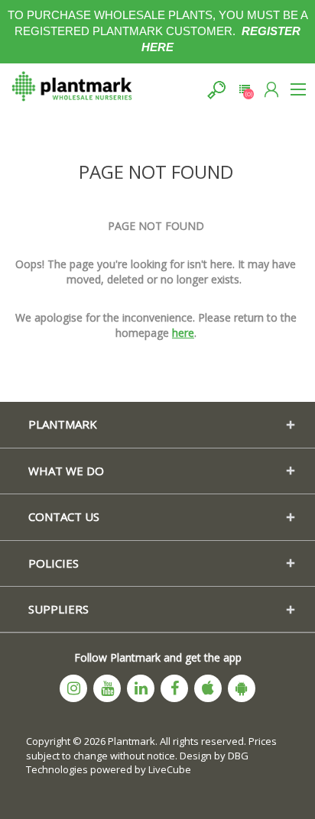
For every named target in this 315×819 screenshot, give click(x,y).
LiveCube (169, 769)
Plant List (244, 89)
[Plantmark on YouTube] (107, 688)
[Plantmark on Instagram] (73, 688)
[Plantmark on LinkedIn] (140, 688)
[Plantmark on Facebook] (174, 688)
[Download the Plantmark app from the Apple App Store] (208, 688)
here (183, 332)
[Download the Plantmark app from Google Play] (241, 688)
